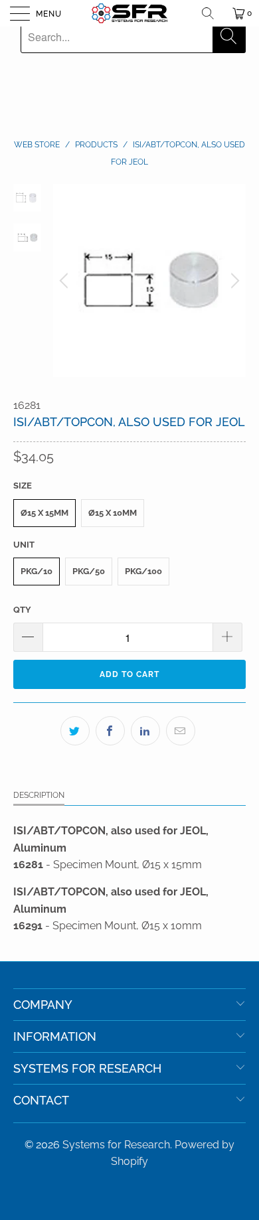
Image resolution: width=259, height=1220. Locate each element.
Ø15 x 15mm (44, 513)
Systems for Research (116, 1144)
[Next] (233, 280)
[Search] (212, 13)
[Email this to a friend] (180, 730)
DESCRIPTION (38, 795)
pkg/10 (36, 571)
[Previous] (65, 280)
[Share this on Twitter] (75, 730)
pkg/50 (88, 571)
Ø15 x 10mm (112, 513)
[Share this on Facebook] (110, 730)
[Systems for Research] (130, 13)
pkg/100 (143, 571)
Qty (22, 610)
